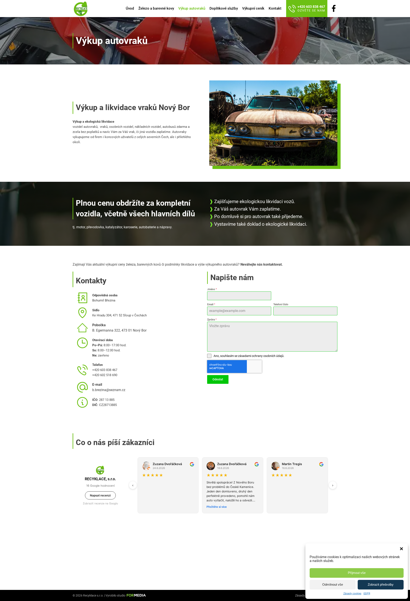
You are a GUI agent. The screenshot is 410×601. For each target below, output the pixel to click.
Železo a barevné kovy (156, 8)
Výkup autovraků (191, 8)
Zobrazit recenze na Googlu (100, 503)
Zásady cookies (352, 593)
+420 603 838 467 (104, 370)
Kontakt (275, 8)
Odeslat (217, 379)
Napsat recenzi (100, 495)
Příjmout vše (357, 573)
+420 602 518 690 (104, 375)
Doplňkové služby (223, 8)
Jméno (212, 289)
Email (211, 304)
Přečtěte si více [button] (152, 506)
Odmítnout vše (332, 584)
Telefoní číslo (280, 304)
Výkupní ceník (253, 8)
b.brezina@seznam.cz (108, 390)
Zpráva (212, 319)
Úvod (130, 8)
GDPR (366, 593)
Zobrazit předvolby (381, 584)
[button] (401, 549)
